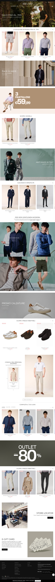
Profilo (29, 564)
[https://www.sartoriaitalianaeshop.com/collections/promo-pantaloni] (27, 101)
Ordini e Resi (30, 565)
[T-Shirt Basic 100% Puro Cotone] (13, 375)
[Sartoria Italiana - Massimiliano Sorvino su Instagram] (39, 571)
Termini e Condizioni (18, 565)
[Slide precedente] (50, 29)
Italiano (46, 2)
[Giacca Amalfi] (27, 482)
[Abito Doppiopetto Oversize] (27, 197)
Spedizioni (16, 567)
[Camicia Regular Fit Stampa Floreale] (27, 43)
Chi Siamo (3, 564)
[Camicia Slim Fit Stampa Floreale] (45, 43)
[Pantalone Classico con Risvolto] (45, 482)
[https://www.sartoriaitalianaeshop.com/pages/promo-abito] (27, 73)
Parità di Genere (17, 571)
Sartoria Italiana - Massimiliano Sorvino (11, 577)
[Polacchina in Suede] (45, 335)
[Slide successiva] (52, 29)
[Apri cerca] (2, 6)
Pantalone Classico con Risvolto (45, 495)
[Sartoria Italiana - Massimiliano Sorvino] (27, 4)
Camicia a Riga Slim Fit (27, 434)
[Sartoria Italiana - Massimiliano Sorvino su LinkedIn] (40, 571)
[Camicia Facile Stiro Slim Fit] (45, 421)
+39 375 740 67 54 (40, 565)
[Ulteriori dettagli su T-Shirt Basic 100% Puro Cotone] (38, 363)
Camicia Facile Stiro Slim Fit (45, 434)
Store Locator (4, 565)
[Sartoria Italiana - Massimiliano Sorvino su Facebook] (38, 571)
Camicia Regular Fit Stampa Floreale (27, 56)
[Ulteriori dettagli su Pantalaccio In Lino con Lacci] (37, 374)
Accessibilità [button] (17, 570)
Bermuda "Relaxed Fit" (10, 56)
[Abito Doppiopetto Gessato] (10, 197)
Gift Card (3, 568)
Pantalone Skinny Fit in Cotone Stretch (27, 143)
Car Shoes (27, 347)
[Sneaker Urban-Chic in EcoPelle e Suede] (10, 335)
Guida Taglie (4, 567)
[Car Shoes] (27, 335)
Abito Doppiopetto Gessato (10, 210)
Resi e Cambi (17, 568)
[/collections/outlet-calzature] (27, 305)
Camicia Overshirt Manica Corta (10, 434)
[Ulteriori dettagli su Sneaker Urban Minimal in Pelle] (36, 394)
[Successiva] (40, 0)
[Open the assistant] (53, 575)
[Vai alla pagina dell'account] (51, 6)
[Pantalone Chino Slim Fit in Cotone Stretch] (10, 130)
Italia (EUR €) (51, 2)
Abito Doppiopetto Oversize (27, 210)
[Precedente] (14, 0)
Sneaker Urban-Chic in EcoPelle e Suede (10, 347)
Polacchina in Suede (45, 347)
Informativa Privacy (18, 564)
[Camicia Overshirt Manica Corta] (10, 421)
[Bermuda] (10, 43)
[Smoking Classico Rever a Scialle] (45, 197)
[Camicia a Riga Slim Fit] (27, 421)
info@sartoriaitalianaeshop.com (45, 569)
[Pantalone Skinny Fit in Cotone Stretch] (27, 130)
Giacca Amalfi (27, 495)
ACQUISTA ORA (37, 580)
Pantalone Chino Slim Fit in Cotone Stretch (10, 143)
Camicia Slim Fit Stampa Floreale (45, 56)
